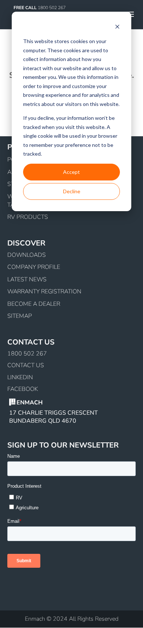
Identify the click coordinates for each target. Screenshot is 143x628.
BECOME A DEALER (33, 304)
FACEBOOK (22, 389)
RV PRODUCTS (27, 217)
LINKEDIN (20, 377)
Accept (71, 172)
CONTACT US (25, 365)
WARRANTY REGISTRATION (44, 292)
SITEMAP (19, 316)
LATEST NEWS (27, 279)
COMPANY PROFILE (33, 267)
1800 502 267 (27, 354)
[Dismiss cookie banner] (117, 27)
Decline (71, 191)
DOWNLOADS (26, 255)
